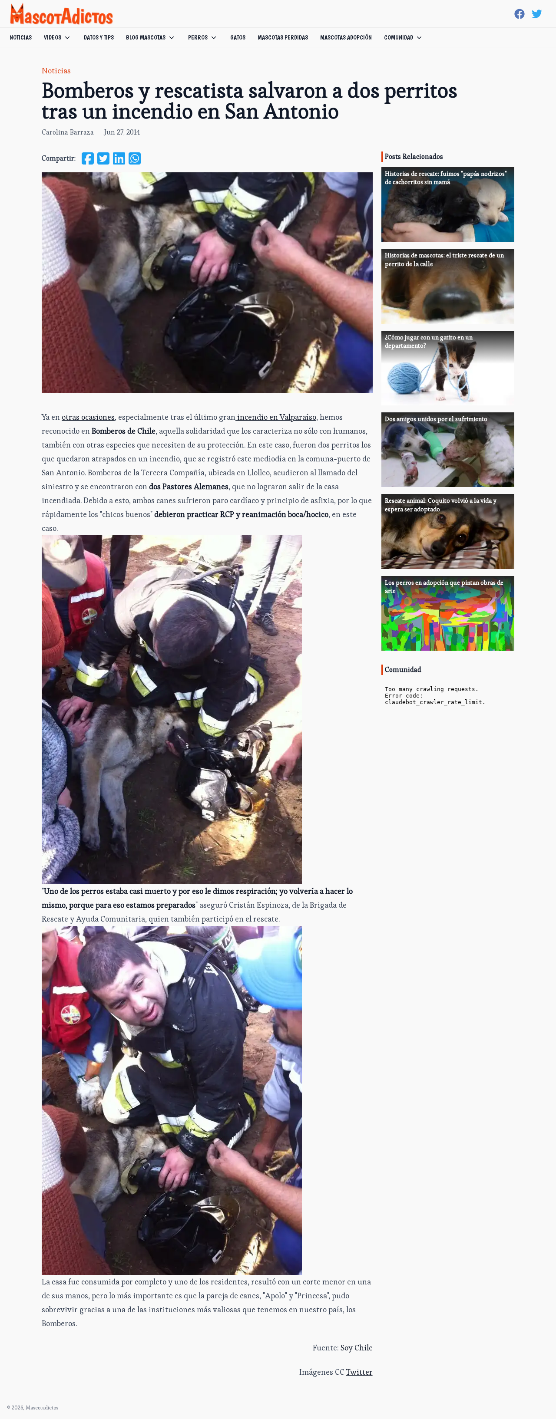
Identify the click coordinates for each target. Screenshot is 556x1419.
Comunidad (398, 37)
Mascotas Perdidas (283, 37)
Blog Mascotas (145, 37)
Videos (52, 37)
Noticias (21, 37)
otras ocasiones (88, 417)
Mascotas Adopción (346, 37)
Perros (198, 37)
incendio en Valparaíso (275, 417)
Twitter (359, 1372)
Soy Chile (357, 1348)
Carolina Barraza (68, 132)
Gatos (237, 37)
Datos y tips (99, 37)
